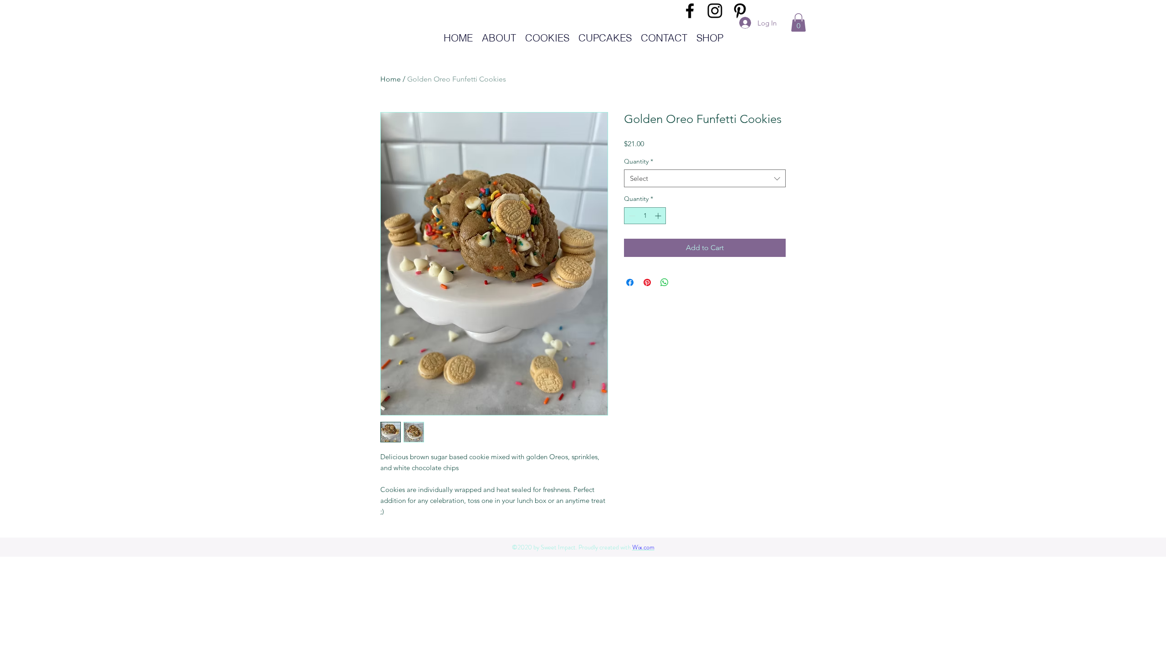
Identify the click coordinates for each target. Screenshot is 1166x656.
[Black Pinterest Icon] (740, 10)
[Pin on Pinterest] (647, 282)
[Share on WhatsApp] (664, 282)
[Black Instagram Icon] (715, 10)
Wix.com (643, 547)
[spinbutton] (645, 216)
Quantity (638, 161)
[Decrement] (631, 216)
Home (390, 79)
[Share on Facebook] (629, 282)
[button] (798, 22)
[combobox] (705, 178)
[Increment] (659, 216)
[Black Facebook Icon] (690, 10)
